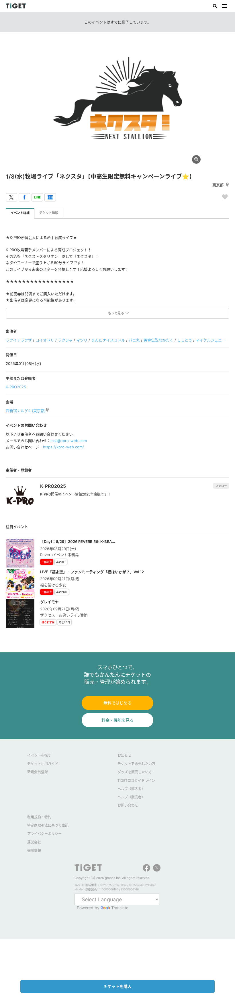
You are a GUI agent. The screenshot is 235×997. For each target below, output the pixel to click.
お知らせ (124, 755)
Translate (119, 907)
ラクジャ (65, 340)
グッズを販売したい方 (134, 772)
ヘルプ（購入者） (131, 789)
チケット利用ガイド (42, 764)
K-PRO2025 (16, 387)
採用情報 (34, 850)
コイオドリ (45, 340)
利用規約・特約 (39, 817)
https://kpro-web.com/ (63, 447)
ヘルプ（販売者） (131, 797)
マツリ (81, 340)
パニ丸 (134, 340)
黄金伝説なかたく (158, 340)
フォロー (221, 485)
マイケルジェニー (211, 340)
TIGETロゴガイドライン (136, 780)
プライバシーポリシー (44, 834)
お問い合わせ (127, 805)
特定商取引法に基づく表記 (47, 825)
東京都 (218, 185)
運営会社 (34, 842)
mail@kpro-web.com (68, 440)
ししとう (184, 340)
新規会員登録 (37, 772)
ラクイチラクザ (19, 340)
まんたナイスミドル (108, 340)
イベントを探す (39, 755)
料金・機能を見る (117, 720)
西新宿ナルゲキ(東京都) (26, 410)
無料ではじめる (117, 702)
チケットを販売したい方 (136, 764)
